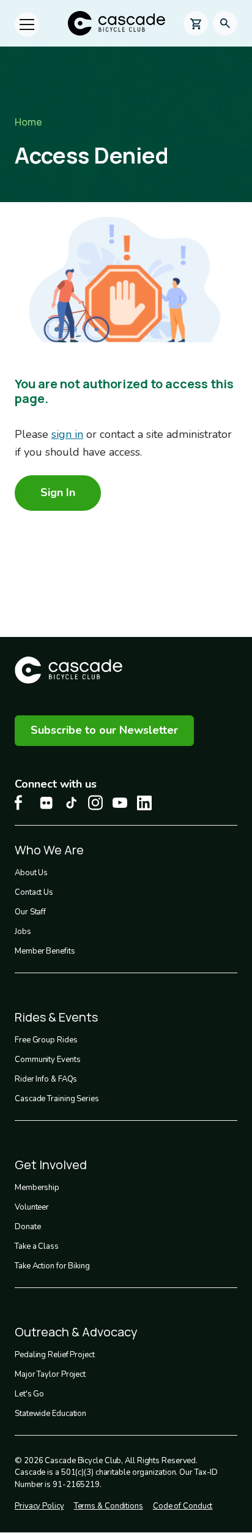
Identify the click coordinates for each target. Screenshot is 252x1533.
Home (28, 122)
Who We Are (49, 850)
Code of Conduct (183, 1506)
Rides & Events (56, 1017)
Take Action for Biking (52, 1265)
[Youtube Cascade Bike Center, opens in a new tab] (120, 802)
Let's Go (29, 1393)
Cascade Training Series (57, 1098)
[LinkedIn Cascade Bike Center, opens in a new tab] (144, 803)
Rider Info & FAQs (46, 1079)
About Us (31, 872)
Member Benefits (45, 951)
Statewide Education (50, 1413)
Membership (37, 1187)
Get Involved (51, 1164)
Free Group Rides (46, 1039)
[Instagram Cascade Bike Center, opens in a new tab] (95, 802)
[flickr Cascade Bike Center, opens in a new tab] (46, 803)
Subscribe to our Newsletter (104, 730)
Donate (27, 1226)
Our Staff (30, 911)
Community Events (47, 1059)
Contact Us (34, 892)
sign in (67, 434)
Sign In (57, 492)
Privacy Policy (39, 1506)
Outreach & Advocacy (76, 1332)
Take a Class (37, 1246)
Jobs (23, 931)
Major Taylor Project (50, 1374)
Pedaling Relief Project (55, 1354)
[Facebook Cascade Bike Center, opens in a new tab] (22, 802)
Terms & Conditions (108, 1506)
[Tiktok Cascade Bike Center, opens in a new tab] (71, 802)
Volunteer (32, 1207)
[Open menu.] (27, 24)
